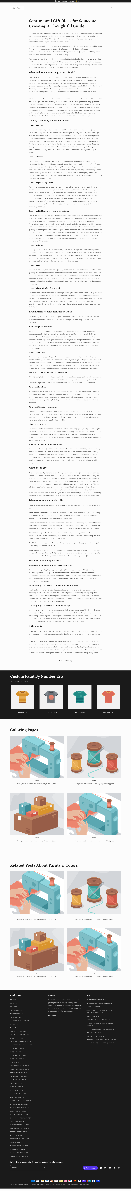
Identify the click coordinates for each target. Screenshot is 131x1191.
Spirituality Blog (16, 1038)
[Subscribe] (44, 1167)
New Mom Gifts (15, 1062)
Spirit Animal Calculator (19, 1139)
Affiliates (14, 1028)
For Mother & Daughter (96, 1036)
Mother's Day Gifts (17, 1083)
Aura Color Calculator (19, 1146)
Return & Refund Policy (19, 1021)
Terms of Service (16, 1014)
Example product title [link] (22, 711)
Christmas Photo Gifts (19, 1090)
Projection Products (18, 1031)
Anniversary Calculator (19, 1128)
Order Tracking (16, 1010)
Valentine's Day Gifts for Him (21, 1045)
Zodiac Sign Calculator (19, 1114)
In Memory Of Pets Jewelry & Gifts (100, 1020)
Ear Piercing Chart (17, 1097)
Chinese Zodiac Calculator (20, 1118)
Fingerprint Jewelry (94, 1016)
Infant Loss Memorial (18, 1080)
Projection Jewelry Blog (19, 1034)
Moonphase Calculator (19, 1156)
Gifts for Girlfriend (18, 1055)
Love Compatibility (17, 1121)
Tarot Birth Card (16, 1135)
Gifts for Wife (15, 1052)
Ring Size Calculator (18, 1094)
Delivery (13, 1007)
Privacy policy (50, 1184)
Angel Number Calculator (20, 1107)
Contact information (83, 1184)
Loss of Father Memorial (19, 1066)
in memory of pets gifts (76, 647)
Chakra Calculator (17, 1149)
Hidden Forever (19, 1184)
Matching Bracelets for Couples (99, 1003)
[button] (112, 8)
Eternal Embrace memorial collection (43, 345)
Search (13, 1000)
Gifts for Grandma (17, 1048)
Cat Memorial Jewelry (18, 1076)
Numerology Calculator (19, 1125)
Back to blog (66, 661)
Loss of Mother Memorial (20, 1069)
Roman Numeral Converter (20, 1100)
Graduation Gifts (16, 1087)
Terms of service (60, 1184)
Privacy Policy (15, 1017)
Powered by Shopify (29, 1184)
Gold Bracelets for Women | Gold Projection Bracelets (99, 1012)
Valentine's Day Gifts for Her (21, 1041)
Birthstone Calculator (19, 1104)
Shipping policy (71, 1184)
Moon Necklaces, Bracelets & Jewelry (101, 1039)
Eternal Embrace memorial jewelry (42, 644)
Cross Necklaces (93, 1007)
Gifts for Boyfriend (18, 1059)
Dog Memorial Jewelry (18, 1073)
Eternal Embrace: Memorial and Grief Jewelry (101, 1024)
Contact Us (14, 1024)
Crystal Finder (16, 1142)
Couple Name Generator (19, 1153)
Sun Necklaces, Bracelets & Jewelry (101, 1043)
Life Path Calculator (18, 1111)
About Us (13, 1003)
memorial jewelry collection (77, 644)
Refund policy (40, 1184)
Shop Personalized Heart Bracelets (100, 1029)
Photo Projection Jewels (96, 1000)
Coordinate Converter (18, 1132)
